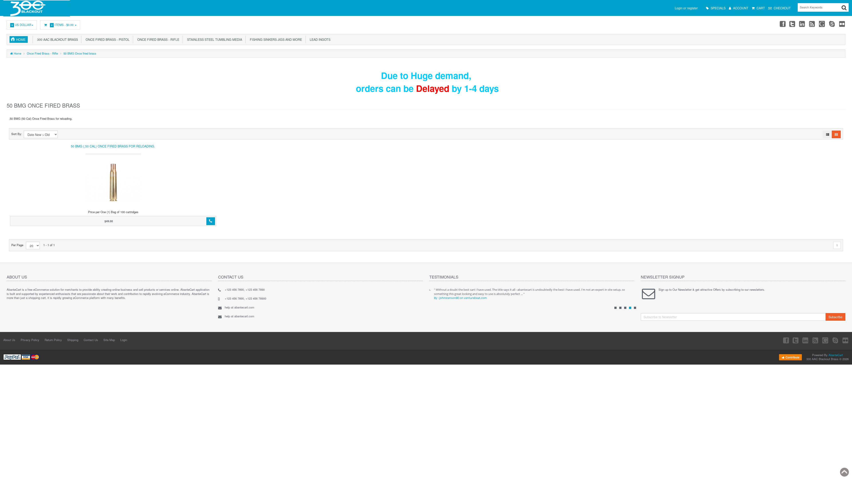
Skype (832, 23)
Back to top (844, 472)
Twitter (792, 23)
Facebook (782, 23)
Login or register (686, 8)
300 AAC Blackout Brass (56, 39)
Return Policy (53, 340)
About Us (9, 340)
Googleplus (822, 23)
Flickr (842, 23)
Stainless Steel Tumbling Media (213, 39)
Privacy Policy (30, 340)
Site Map (109, 340)
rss (812, 23)
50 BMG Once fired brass (79, 53)
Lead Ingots (319, 39)
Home (21, 39)
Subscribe (835, 317)
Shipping (72, 340)
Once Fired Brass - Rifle (157, 39)
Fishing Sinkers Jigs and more (275, 39)
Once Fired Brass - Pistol (107, 39)
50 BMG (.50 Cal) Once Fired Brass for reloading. (113, 146)
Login (123, 340)
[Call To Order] (210, 221)
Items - (62, 25)
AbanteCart (835, 355)
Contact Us (91, 340)
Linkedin (802, 23)
